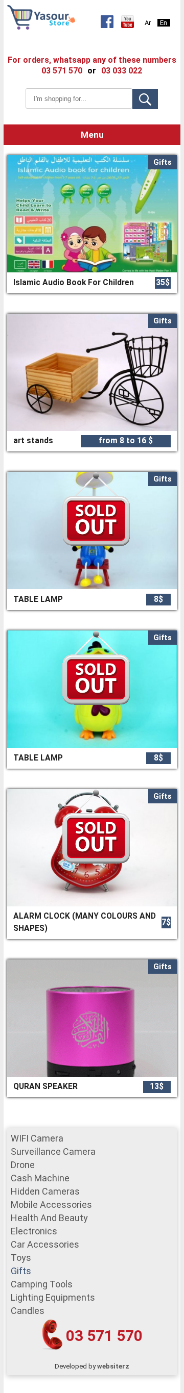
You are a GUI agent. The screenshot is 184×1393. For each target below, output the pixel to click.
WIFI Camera (37, 1138)
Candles (27, 1310)
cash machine (40, 1178)
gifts (21, 1270)
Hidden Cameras (45, 1191)
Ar (148, 23)
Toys (21, 1257)
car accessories (45, 1244)
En (163, 23)
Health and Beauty (49, 1217)
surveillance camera (53, 1151)
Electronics (34, 1231)
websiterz (113, 1366)
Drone (23, 1164)
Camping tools (42, 1284)
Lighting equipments (53, 1297)
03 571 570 (104, 1336)
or (91, 70)
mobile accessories (51, 1204)
